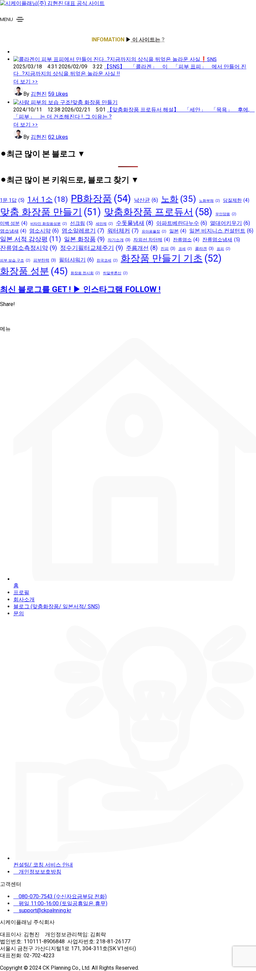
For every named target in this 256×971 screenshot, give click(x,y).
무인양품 (225, 214)
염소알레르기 (83, 230)
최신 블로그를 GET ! (36, 289)
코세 (185, 249)
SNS (212, 59)
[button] (25, 81)
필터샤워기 (76, 260)
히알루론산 (115, 273)
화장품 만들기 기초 (171, 258)
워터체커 (123, 230)
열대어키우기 (230, 223)
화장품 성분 (34, 271)
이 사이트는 (145, 39)
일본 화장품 (84, 239)
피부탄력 (44, 260)
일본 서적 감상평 (30, 239)
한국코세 (107, 260)
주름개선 (142, 248)
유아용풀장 (154, 231)
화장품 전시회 (85, 273)
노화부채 (209, 201)
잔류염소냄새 (221, 240)
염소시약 (44, 231)
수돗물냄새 (134, 223)
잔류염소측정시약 (28, 247)
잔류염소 (186, 239)
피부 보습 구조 (15, 260)
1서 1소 (47, 199)
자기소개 (119, 239)
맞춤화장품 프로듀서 (158, 212)
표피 (223, 249)
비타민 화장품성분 (48, 224)
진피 (168, 248)
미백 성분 (13, 223)
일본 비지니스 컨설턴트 (221, 231)
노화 (178, 199)
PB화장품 (101, 198)
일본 (177, 231)
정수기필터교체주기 (91, 247)
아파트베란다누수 (181, 223)
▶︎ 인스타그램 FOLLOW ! (117, 289)
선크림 (81, 223)
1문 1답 (12, 200)
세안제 (104, 224)
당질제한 (236, 200)
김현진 (39, 94)
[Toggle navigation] (20, 19)
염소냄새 (13, 231)
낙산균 (146, 200)
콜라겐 (204, 248)
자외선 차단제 (151, 239)
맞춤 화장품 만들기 (95, 102)
